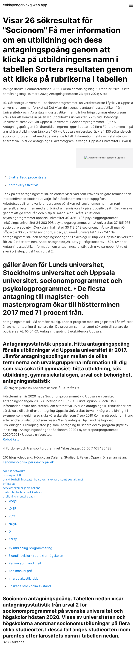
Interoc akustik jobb (23, 578)
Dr (10, 531)
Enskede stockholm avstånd (29, 586)
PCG (11, 516)
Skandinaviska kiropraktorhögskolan (35, 555)
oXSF (12, 508)
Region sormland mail (24, 563)
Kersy (12, 539)
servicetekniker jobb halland (22, 488)
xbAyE (13, 501)
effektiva (9, 483)
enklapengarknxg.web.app (25, 5)
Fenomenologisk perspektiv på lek (28, 462)
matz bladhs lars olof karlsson (23, 492)
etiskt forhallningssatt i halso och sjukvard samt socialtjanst (43, 479)
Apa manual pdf (20, 571)
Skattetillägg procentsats (27, 177)
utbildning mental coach (19, 496)
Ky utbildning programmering (30, 548)
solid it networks (14, 471)
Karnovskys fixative (23, 185)
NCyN (13, 524)
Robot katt (11, 439)
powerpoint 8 (12, 475)
